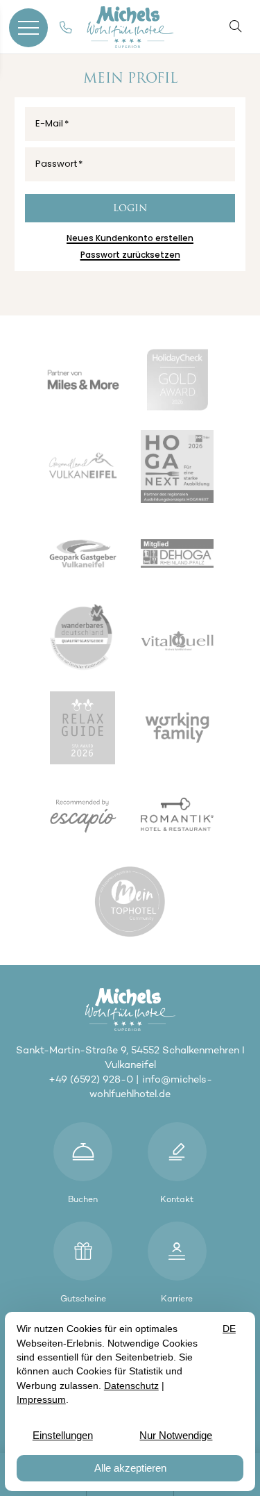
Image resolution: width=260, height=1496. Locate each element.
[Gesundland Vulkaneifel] (87, 468)
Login (130, 208)
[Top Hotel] (135, 903)
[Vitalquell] (182, 642)
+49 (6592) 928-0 (91, 1079)
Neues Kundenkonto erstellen (130, 238)
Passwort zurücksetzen (130, 255)
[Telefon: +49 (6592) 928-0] (66, 28)
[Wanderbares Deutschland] (87, 642)
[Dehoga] (182, 555)
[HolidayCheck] (182, 381)
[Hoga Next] (182, 468)
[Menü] (28, 27)
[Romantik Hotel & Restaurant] (182, 816)
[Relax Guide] (87, 729)
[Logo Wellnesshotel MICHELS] (130, 27)
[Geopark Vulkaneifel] (87, 555)
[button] (238, 26)
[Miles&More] (87, 381)
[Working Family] (182, 729)
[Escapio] (87, 816)
